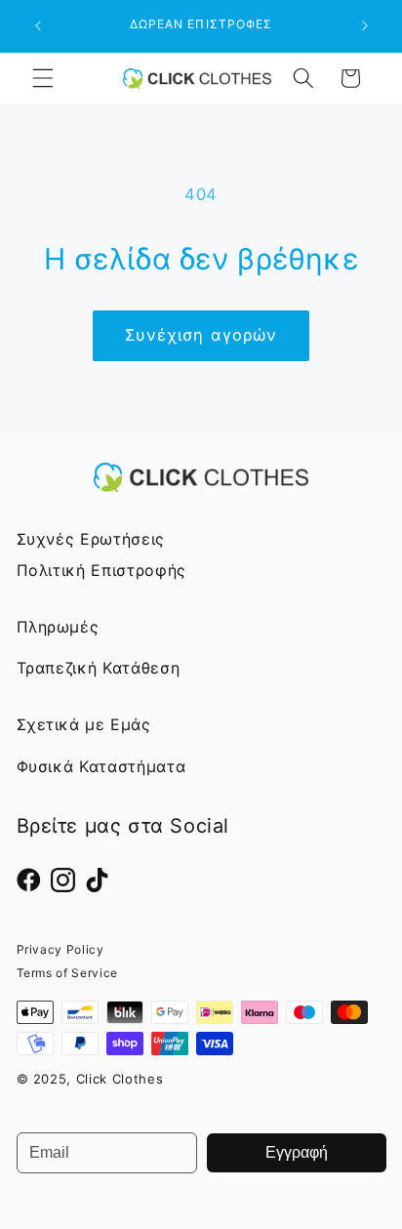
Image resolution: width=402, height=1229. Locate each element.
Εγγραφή (296, 1152)
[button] (43, 78)
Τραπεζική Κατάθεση (99, 667)
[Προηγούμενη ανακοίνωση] (38, 26)
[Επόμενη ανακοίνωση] (364, 26)
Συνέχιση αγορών (201, 335)
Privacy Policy (60, 949)
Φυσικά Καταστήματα (101, 766)
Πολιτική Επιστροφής (102, 570)
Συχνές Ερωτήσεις (91, 539)
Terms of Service (68, 972)
